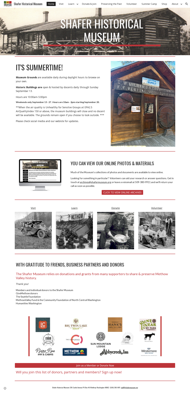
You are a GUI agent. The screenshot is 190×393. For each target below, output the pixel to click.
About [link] (175, 3)
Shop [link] (164, 3)
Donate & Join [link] (89, 3)
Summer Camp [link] (149, 3)
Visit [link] (61, 3)
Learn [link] (71, 3)
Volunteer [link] (131, 3)
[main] (101, 31)
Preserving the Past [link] (111, 3)
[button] (186, 4)
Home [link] (51, 3)
